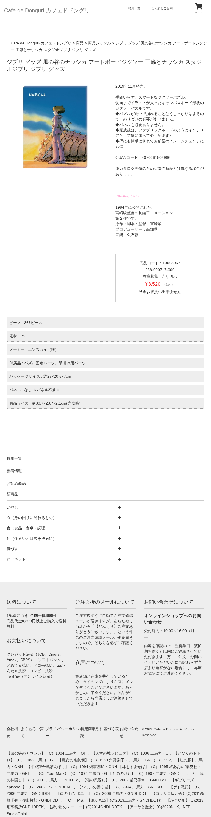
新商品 (12, 494)
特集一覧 (134, 8)
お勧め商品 (16, 483)
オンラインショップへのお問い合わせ (172, 618)
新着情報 (14, 471)
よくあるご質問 (162, 8)
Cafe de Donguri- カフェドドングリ (47, 10)
